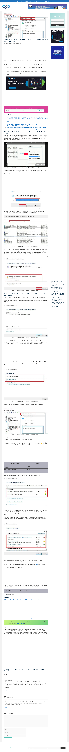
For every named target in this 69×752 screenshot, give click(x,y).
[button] (52, 1)
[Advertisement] (26, 52)
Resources (9, 119)
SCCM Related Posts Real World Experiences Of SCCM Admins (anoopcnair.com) (21, 599)
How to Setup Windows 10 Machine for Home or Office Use (22, 124)
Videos (49, 1)
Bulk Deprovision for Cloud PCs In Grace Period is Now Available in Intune (57, 299)
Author (8, 121)
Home (18, 1)
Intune (21, 1)
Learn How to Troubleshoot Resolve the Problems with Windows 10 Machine (26, 127)
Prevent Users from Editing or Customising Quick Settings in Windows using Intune (57, 294)
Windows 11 (38, 1)
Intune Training (32, 1)
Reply (6, 707)
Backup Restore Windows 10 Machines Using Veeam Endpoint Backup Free (26, 129)
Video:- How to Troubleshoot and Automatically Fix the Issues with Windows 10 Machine (26, 117)
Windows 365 (44, 1)
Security (26, 1)
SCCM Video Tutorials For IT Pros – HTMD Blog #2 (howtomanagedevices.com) (21, 618)
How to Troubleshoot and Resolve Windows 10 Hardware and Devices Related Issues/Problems (27, 118)
